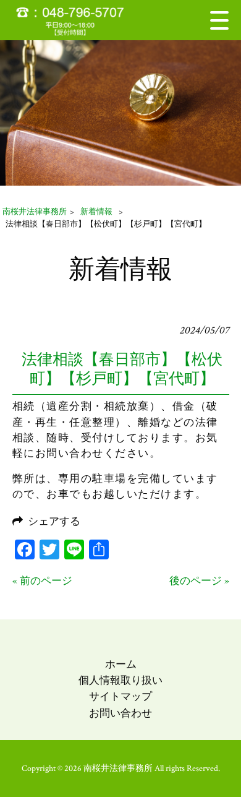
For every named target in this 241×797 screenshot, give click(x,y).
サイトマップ (120, 697)
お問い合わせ (120, 713)
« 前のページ (42, 581)
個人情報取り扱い (120, 680)
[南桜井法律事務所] (77, 20)
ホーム (121, 664)
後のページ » (199, 581)
